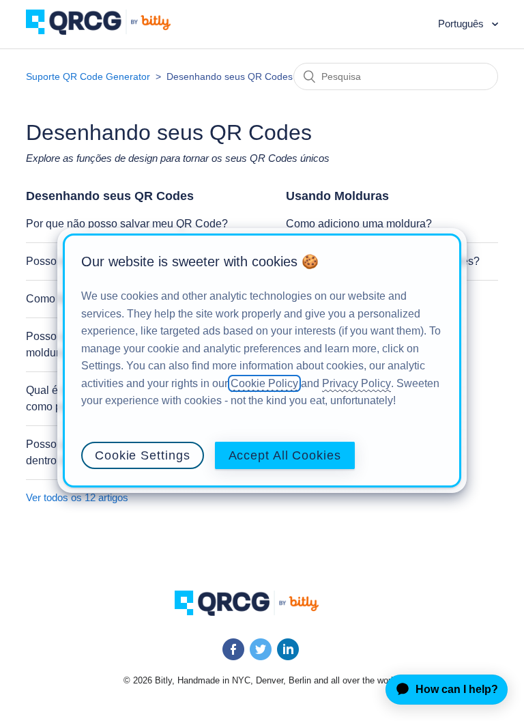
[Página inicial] (108, 31)
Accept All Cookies (285, 455)
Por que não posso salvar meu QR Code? (127, 223)
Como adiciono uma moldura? (359, 223)
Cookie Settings (142, 455)
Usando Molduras (337, 196)
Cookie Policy (264, 383)
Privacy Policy (356, 383)
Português (462, 23)
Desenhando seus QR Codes (110, 196)
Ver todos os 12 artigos (77, 497)
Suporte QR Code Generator (88, 76)
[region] (262, 360)
